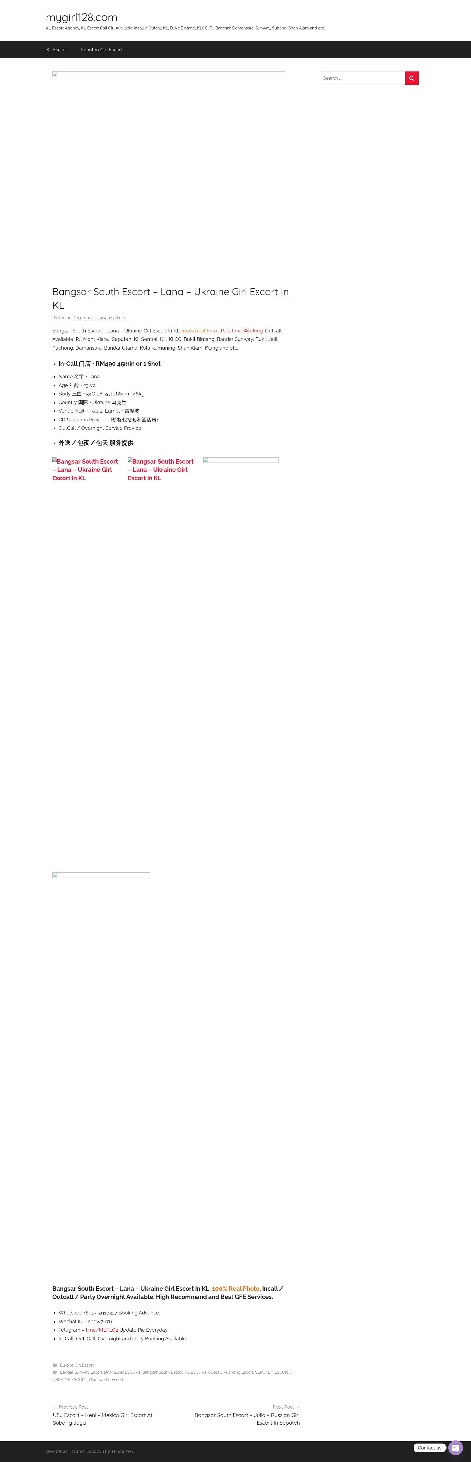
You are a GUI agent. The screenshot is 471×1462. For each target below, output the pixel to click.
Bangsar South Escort (162, 1372)
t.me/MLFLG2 (102, 1330)
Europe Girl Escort (77, 1365)
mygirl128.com (81, 17)
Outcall (215, 1372)
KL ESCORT (195, 1372)
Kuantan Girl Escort (102, 49)
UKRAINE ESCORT (69, 1379)
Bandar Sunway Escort (81, 1372)
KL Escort (56, 49)
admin (119, 317)
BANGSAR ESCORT (122, 1372)
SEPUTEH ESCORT (272, 1372)
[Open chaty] (455, 1447)
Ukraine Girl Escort (106, 1379)
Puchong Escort (238, 1372)
